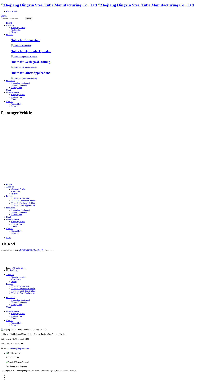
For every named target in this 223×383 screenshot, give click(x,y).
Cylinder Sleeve (19, 268)
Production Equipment (20, 83)
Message (14, 106)
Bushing (13, 270)
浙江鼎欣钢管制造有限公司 (31, 250)
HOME (9, 23)
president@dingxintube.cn (18, 348)
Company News (18, 94)
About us (10, 25)
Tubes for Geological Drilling (23, 203)
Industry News (17, 97)
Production (10, 81)
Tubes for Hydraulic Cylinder (23, 201)
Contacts (9, 101)
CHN (14, 11)
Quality (9, 90)
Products (9, 34)
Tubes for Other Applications (23, 205)
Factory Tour (16, 88)
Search (4, 16)
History (14, 32)
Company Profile (18, 27)
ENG (8, 11)
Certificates (16, 30)
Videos (14, 99)
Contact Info (16, 104)
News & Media (12, 92)
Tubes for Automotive (20, 198)
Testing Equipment (19, 85)
